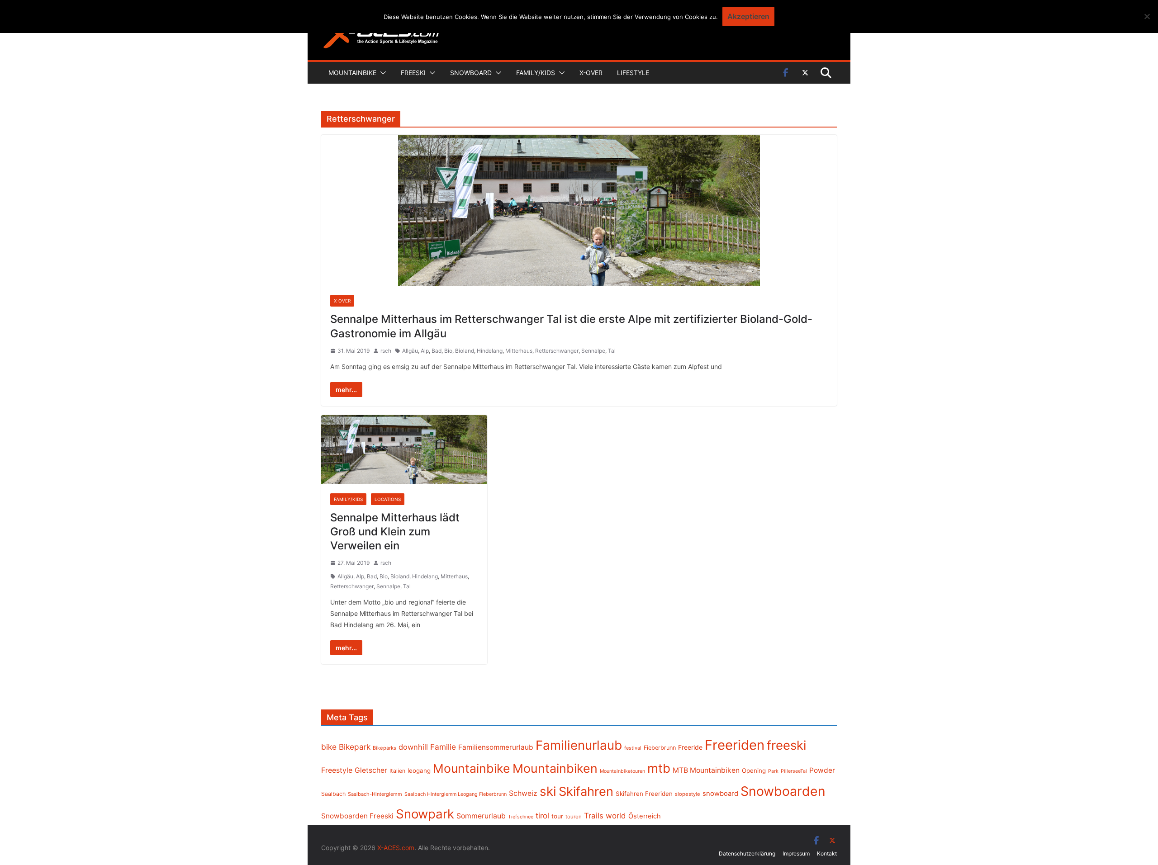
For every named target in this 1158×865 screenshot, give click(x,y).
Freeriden (734, 745)
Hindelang (490, 350)
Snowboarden (783, 791)
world (616, 815)
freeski (787, 745)
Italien (397, 770)
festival (632, 748)
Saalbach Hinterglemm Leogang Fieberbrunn (455, 794)
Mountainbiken (555, 768)
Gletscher (371, 770)
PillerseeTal (794, 771)
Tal (612, 350)
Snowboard (471, 72)
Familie (443, 747)
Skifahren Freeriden (644, 793)
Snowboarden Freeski (357, 816)
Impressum (796, 853)
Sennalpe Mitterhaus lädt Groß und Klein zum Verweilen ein (395, 531)
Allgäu (410, 350)
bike (329, 747)
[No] (1146, 16)
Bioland (464, 350)
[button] (381, 72)
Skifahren (586, 791)
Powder (822, 770)
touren (573, 816)
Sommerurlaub (481, 816)
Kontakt (827, 853)
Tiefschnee (520, 816)
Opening (754, 770)
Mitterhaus (518, 350)
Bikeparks (384, 748)
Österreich (644, 816)
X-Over (591, 72)
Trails (593, 815)
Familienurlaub (579, 745)
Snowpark (425, 814)
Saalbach (333, 793)
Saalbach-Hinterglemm (375, 794)
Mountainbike (352, 72)
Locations (388, 499)
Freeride (690, 747)
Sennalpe (593, 350)
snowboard (720, 793)
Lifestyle (633, 72)
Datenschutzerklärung (747, 853)
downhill (413, 747)
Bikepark (354, 747)
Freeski (413, 72)
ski (548, 791)
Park (773, 771)
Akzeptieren (748, 16)
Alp (425, 350)
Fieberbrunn (660, 747)
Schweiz (523, 793)
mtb (658, 768)
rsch (385, 350)
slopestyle (687, 794)
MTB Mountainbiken (706, 770)
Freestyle (336, 770)
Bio (448, 350)
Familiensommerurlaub (495, 747)
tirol (542, 815)
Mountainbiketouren (622, 771)
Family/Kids (535, 72)
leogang (419, 770)
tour (557, 816)
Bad (436, 350)
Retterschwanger (557, 350)
